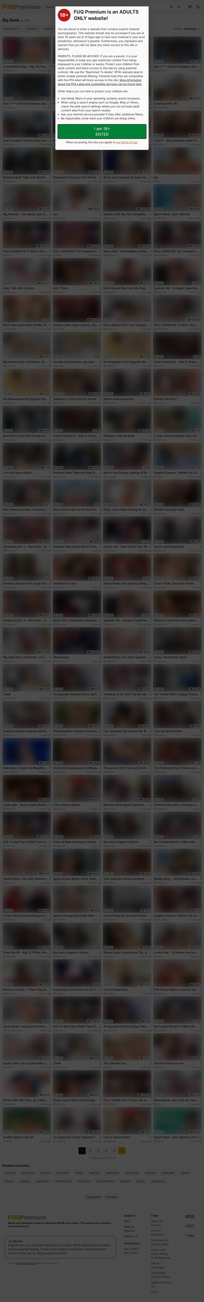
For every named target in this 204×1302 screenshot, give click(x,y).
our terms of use (126, 142)
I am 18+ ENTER (102, 131)
